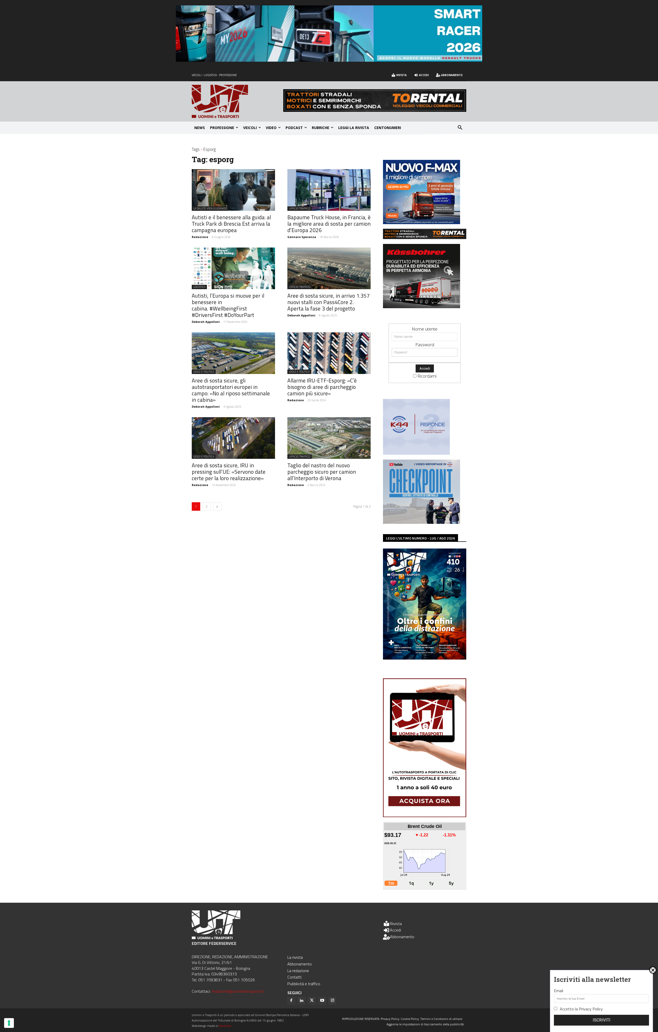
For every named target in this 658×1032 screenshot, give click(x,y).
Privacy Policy (591, 1009)
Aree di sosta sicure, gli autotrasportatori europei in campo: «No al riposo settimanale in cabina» (231, 390)
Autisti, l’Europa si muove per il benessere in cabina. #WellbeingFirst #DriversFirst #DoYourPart (228, 305)
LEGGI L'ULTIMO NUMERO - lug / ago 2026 (420, 538)
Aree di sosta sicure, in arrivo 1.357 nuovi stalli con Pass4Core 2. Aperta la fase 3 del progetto (328, 302)
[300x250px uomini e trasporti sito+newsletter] (421, 222)
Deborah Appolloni (206, 322)
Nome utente (424, 329)
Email (558, 991)
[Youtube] (322, 1000)
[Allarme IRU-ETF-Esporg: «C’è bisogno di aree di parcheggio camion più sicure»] (329, 353)
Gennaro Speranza (301, 237)
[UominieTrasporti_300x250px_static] (421, 306)
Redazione (200, 237)
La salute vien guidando (210, 208)
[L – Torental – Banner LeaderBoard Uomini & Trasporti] (374, 110)
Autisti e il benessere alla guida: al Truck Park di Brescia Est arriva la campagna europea (231, 223)
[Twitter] (312, 1000)
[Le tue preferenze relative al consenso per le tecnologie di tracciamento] (9, 1023)
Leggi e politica (203, 371)
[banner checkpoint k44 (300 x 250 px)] (421, 522)
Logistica (199, 287)
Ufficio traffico (299, 208)
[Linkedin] (301, 1000)
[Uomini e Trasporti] (237, 101)
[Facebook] (291, 1000)
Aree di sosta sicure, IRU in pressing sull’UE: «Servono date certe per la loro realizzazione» (229, 471)
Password (424, 345)
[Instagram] (332, 1000)
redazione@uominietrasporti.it (238, 991)
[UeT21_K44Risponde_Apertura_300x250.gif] (416, 453)
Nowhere (225, 1025)
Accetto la (581, 1009)
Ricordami (426, 376)
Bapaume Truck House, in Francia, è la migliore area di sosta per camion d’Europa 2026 (329, 223)
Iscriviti (601, 1020)
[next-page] (217, 506)
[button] (460, 128)
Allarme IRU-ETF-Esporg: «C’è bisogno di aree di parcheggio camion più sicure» (322, 386)
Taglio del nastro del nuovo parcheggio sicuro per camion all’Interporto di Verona (321, 471)
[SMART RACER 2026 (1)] (329, 60)
